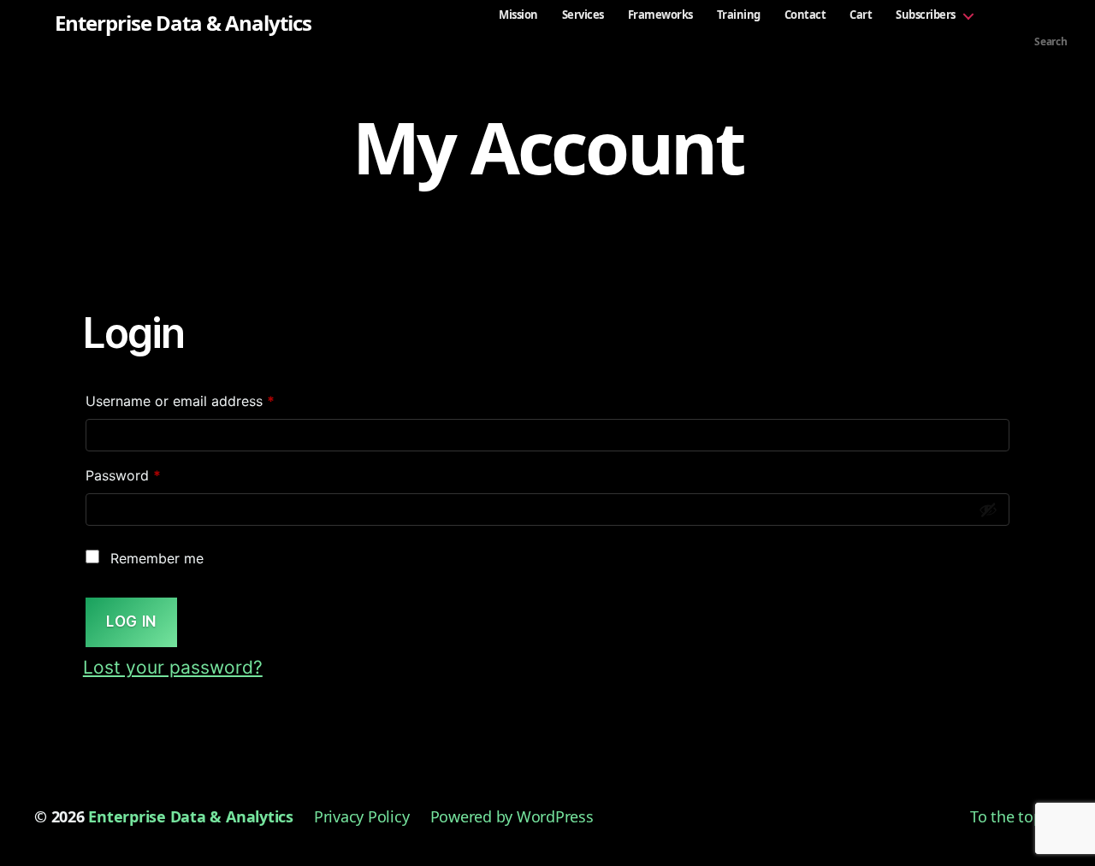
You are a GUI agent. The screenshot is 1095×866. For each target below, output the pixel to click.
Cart (860, 14)
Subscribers (926, 14)
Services (583, 14)
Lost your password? (173, 667)
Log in (131, 621)
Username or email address (208, 400)
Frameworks (660, 14)
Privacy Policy (362, 816)
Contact (805, 14)
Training (739, 14)
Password (151, 475)
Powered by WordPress (512, 816)
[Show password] (988, 509)
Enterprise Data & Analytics (183, 23)
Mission (518, 14)
